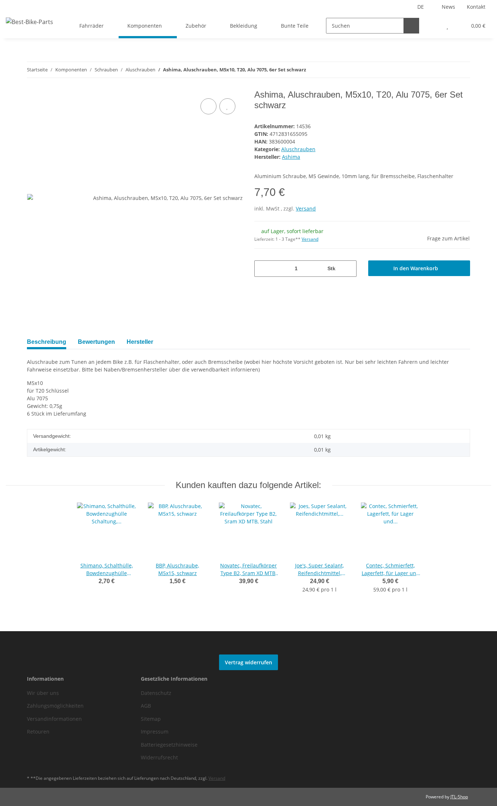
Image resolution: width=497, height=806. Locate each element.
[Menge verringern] (262, 268)
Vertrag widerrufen (248, 662)
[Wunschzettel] (447, 25)
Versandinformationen (54, 718)
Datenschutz (156, 692)
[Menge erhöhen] (348, 268)
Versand (306, 208)
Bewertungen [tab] (96, 342)
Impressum (154, 731)
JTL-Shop (459, 797)
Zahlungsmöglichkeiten (55, 705)
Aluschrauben (298, 149)
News (448, 6)
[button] (433, 25)
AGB (146, 705)
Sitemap (151, 718)
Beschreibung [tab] (46, 342)
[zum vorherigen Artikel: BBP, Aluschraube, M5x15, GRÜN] (446, 70)
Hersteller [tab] (140, 342)
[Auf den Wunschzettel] (227, 106)
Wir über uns (43, 692)
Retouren (38, 731)
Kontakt (476, 6)
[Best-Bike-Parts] (29, 21)
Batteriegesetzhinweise (169, 744)
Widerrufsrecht (159, 757)
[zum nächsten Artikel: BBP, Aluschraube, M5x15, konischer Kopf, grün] (462, 70)
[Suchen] (411, 26)
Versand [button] (310, 239)
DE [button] (420, 6)
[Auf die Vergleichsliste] (208, 106)
